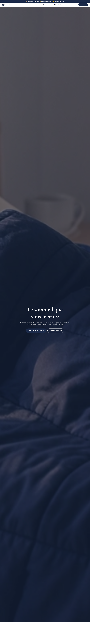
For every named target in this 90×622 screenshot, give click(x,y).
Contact (60, 4)
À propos (50, 4)
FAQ (55, 4)
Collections (34, 4)
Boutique (83, 4)
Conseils (42, 4)
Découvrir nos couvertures (36, 330)
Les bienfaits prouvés (56, 330)
